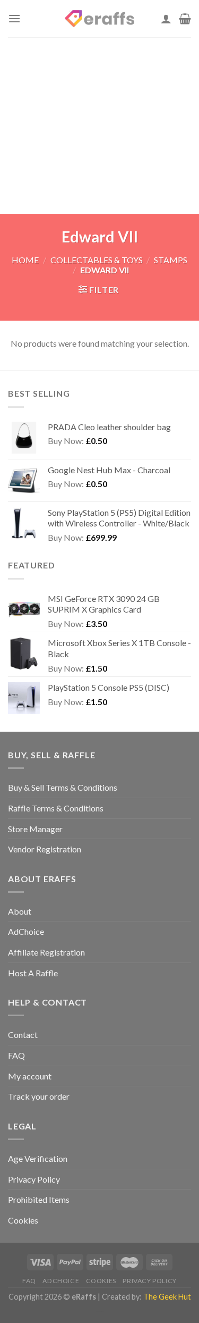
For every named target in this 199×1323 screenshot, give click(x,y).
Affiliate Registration (46, 952)
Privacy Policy (34, 1179)
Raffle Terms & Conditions (55, 808)
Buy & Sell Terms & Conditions (62, 787)
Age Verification (37, 1158)
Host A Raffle (33, 973)
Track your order (39, 1096)
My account (29, 1076)
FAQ (16, 1055)
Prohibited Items (39, 1199)
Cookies (23, 1220)
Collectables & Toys (96, 260)
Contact (23, 1034)
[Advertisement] (99, 125)
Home (25, 260)
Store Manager (35, 829)
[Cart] (185, 18)
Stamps (170, 260)
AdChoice (26, 931)
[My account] (166, 18)
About (19, 911)
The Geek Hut (167, 1296)
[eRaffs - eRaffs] (100, 19)
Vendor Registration (44, 849)
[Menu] (14, 18)
